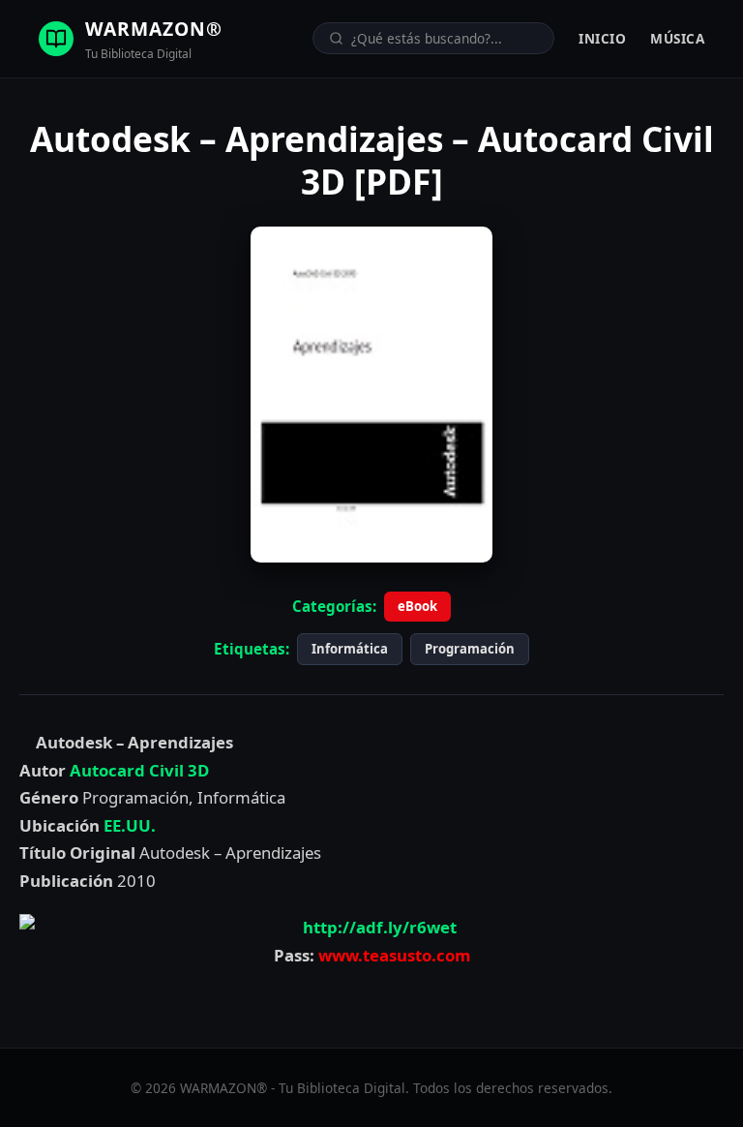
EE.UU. (130, 825)
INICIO (602, 38)
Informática (350, 648)
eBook (417, 606)
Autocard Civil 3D (139, 770)
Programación (470, 648)
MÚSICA (677, 38)
